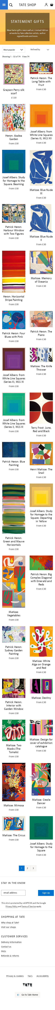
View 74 (25, 56)
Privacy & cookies (15, 976)
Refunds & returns (10, 955)
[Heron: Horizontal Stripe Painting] (13, 272)
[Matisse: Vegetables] (13, 582)
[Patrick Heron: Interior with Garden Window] (13, 689)
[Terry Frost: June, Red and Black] (41, 409)
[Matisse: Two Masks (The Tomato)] (13, 731)
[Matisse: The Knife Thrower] (41, 355)
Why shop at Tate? (10, 922)
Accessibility (43, 976)
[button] (11, 5)
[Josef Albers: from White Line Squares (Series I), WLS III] (13, 405)
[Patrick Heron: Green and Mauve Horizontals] (13, 509)
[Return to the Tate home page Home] (27, 5)
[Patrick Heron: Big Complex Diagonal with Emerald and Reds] (41, 563)
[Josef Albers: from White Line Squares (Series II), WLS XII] (41, 116)
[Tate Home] (27, 985)
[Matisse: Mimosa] (13, 782)
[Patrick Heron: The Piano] (41, 319)
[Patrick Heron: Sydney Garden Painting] (13, 635)
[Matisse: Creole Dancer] (41, 780)
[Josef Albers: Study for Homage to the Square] (41, 828)
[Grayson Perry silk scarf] (13, 74)
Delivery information (11, 942)
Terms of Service (29, 906)
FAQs (3, 951)
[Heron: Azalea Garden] (13, 118)
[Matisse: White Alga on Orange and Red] (41, 642)
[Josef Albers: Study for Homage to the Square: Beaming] (13, 162)
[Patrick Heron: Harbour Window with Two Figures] (13, 214)
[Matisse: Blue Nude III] (41, 168)
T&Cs (30, 976)
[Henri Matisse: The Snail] (41, 454)
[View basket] (52, 5)
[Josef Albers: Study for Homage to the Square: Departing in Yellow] (41, 496)
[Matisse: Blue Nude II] (41, 218)
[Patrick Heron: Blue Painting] (13, 450)
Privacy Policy (11, 906)
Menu (4, 4)
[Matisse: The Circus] (13, 824)
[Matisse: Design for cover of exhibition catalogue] (41, 728)
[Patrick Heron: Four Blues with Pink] (13, 320)
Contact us (6, 946)
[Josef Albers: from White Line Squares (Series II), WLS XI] (13, 359)
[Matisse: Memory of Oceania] (41, 263)
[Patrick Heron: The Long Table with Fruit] (41, 68)
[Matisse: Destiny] (41, 687)
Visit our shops (8, 927)
